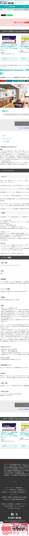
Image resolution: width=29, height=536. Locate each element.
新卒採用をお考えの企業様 (19, 497)
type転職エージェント (20, 504)
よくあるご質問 (12, 492)
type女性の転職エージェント (11, 506)
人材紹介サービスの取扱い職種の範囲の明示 (14, 499)
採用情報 (9, 497)
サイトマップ (14, 494)
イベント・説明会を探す (9, 6)
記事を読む (4, 492)
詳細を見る (5, 58)
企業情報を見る (21, 489)
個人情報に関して (22, 492)
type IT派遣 (11, 508)
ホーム (7, 487)
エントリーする (13, 58)
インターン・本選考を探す (9, 489)
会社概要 (4, 497)
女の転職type (11, 504)
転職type (4, 504)
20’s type (21, 506)
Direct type (17, 508)
